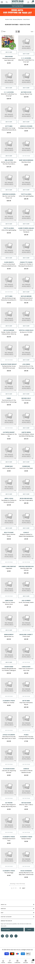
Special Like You (8, 636)
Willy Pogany (9, 532)
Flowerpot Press (9, 701)
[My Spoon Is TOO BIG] (26, 315)
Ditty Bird (8, 126)
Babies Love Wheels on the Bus (9, 435)
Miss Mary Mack (26, 162)
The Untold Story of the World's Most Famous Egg (26, 367)
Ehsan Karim (9, 667)
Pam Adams (9, 56)
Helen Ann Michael (26, 498)
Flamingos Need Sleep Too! (26, 128)
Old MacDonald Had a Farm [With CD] (8, 59)
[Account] (28, 2)
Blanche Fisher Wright (9, 364)
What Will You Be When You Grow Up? (26, 61)
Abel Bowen (9, 160)
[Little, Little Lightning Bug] (26, 179)
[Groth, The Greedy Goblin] (26, 586)
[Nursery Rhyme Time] (26, 77)
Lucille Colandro (9, 735)
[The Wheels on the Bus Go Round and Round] (9, 484)
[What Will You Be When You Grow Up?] (26, 43)
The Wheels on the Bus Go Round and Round (8, 501)
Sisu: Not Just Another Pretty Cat (8, 197)
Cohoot (26, 532)
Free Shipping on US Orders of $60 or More (17, 6)
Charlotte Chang (26, 262)
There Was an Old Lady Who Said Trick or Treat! (9, 737)
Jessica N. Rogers (26, 126)
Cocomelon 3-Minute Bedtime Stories (26, 771)
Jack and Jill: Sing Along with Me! (9, 771)
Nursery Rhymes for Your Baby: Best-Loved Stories (26, 873)
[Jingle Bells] (9, 552)
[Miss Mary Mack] (26, 145)
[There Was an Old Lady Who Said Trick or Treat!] (9, 720)
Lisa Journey (26, 600)
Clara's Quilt (26, 636)
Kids (11, 19)
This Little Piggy (8, 873)
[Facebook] (2, 936)
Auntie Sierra (26, 432)
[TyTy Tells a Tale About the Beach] (26, 213)
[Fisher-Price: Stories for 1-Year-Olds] (26, 652)
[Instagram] (7, 936)
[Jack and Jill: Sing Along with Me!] (9, 754)
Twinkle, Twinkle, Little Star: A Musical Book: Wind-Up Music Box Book (9, 333)
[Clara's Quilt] (26, 620)
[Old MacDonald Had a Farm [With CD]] (9, 42)
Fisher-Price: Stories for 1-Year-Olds (26, 669)
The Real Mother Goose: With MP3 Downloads (9, 367)
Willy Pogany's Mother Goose (8, 535)
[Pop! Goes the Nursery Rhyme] (26, 686)
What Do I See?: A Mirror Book (26, 805)
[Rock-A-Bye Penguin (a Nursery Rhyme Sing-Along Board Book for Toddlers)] (9, 788)
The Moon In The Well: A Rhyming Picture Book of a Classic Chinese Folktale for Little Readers (26, 265)
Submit (29, 929)
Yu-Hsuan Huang (9, 769)
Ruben (9, 398)
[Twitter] (16, 936)
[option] (17, 6)
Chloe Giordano (26, 871)
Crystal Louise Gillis (26, 330)
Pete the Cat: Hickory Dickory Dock (9, 603)
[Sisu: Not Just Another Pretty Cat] (9, 179)
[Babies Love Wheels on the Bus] (9, 417)
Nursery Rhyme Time (26, 94)
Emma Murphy (9, 634)
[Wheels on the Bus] (9, 686)
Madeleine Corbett (26, 634)
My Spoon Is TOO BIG (26, 332)
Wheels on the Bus (8, 702)
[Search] (7, 2)
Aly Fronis (8, 803)
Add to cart (9, 52)
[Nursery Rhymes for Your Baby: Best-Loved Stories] (26, 856)
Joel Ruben (26, 364)
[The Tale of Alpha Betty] (26, 484)
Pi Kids (26, 735)
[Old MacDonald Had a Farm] (9, 822)
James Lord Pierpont (9, 566)
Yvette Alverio (26, 194)
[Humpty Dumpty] (26, 822)
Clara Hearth (9, 262)
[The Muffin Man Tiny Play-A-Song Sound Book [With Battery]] (26, 720)
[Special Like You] (9, 620)
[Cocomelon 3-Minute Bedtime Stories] (26, 754)
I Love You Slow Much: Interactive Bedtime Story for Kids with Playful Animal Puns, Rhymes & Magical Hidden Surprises (8, 265)
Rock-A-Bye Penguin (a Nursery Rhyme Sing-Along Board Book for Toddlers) (9, 806)
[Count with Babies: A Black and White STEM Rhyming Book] (26, 417)
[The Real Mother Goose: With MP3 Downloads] (9, 349)
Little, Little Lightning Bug (26, 196)
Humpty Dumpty (26, 839)
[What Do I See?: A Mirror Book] (26, 788)
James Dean (9, 600)
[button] (16, 32)
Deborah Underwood (26, 566)
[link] (10, 961)
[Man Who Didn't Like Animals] (26, 552)
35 (20, 888)
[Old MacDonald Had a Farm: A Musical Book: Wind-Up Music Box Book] (26, 281)
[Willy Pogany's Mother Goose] (9, 518)
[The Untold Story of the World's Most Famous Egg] (26, 349)
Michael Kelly (26, 398)
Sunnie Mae (9, 466)
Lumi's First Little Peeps (26, 468)
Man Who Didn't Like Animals (26, 569)
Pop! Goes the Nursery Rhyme (26, 703)
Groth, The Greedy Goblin (26, 602)
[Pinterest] (11, 936)
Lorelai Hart (26, 667)
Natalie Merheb (26, 296)
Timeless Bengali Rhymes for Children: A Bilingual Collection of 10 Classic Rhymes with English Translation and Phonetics (8, 669)
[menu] (2, 2)
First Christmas (26, 400)
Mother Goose (26, 92)
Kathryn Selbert (9, 432)
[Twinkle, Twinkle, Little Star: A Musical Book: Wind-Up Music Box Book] (9, 315)
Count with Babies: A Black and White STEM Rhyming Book (26, 435)
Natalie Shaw (26, 803)
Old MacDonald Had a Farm (8, 839)
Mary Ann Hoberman (26, 160)
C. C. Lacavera (26, 58)
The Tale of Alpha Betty (26, 500)
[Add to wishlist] (15, 48)
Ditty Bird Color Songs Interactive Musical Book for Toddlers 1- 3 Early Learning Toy (9, 129)
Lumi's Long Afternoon (8, 468)
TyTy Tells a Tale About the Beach (26, 231)
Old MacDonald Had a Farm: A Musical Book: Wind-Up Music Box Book (26, 299)
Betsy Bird (26, 701)
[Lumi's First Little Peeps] (26, 451)
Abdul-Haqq (9, 498)
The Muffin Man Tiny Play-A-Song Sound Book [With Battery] (26, 738)
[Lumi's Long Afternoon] (9, 451)
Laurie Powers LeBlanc (26, 228)
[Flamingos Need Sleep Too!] (26, 111)
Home (7, 19)
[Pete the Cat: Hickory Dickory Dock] (9, 586)
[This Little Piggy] (9, 856)
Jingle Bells (9, 568)
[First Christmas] (26, 383)
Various (26, 769)
